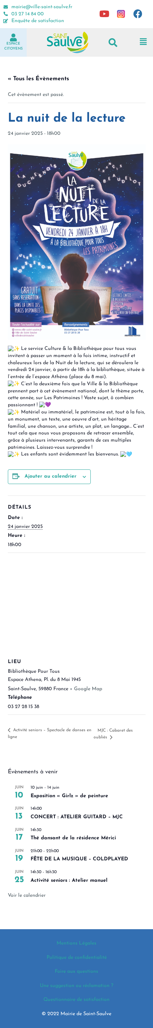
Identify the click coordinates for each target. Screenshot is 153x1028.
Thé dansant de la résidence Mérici (73, 838)
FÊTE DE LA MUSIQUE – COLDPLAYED (79, 859)
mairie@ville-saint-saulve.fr (41, 7)
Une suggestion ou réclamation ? (76, 985)
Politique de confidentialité (77, 957)
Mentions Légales (76, 943)
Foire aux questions (76, 971)
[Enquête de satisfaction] (6, 21)
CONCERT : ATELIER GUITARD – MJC (77, 817)
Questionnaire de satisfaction (76, 999)
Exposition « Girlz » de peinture (69, 796)
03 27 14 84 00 (27, 14)
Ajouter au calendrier (50, 476)
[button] (113, 42)
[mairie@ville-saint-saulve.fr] (6, 7)
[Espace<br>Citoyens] (13, 37)
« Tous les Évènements (38, 79)
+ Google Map (86, 689)
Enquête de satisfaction (37, 21)
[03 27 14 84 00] (6, 14)
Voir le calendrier (27, 895)
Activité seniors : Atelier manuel (69, 880)
